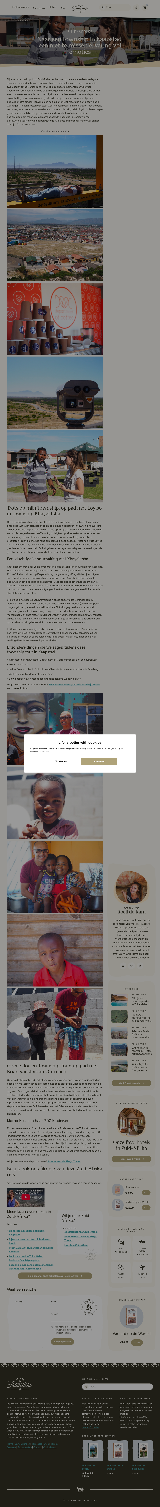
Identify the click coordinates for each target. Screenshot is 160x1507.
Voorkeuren (61, 761)
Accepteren (99, 761)
